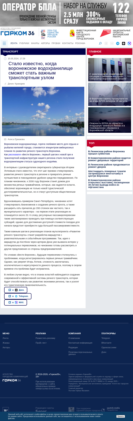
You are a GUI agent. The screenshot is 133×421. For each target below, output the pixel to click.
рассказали (14, 154)
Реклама (80, 43)
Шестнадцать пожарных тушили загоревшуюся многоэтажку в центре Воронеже (107, 173)
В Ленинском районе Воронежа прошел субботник (106, 152)
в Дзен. (18, 290)
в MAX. (18, 302)
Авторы (45, 43)
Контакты (67, 43)
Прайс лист (41, 343)
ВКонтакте (106, 343)
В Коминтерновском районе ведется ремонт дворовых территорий (109, 159)
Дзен (103, 352)
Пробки (56, 43)
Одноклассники (108, 347)
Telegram (105, 338)
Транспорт (10, 51)
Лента (13, 43)
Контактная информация (80, 343)
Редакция (73, 347)
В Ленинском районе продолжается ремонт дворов (109, 165)
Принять (120, 416)
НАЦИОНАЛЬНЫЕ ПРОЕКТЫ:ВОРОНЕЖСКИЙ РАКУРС (121, 34)
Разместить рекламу (45, 338)
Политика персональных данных (80, 353)
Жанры (35, 43)
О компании (74, 338)
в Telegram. (20, 296)
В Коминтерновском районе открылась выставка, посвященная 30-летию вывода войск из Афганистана (109, 183)
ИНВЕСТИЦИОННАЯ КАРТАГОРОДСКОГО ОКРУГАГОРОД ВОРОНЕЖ (86, 35)
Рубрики (24, 43)
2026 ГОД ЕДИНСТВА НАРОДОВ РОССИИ (53, 34)
